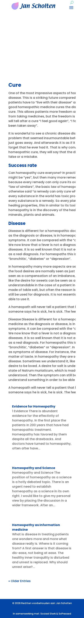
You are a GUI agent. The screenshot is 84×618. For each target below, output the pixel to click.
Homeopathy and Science (33, 468)
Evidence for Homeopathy (33, 406)
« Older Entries (19, 581)
